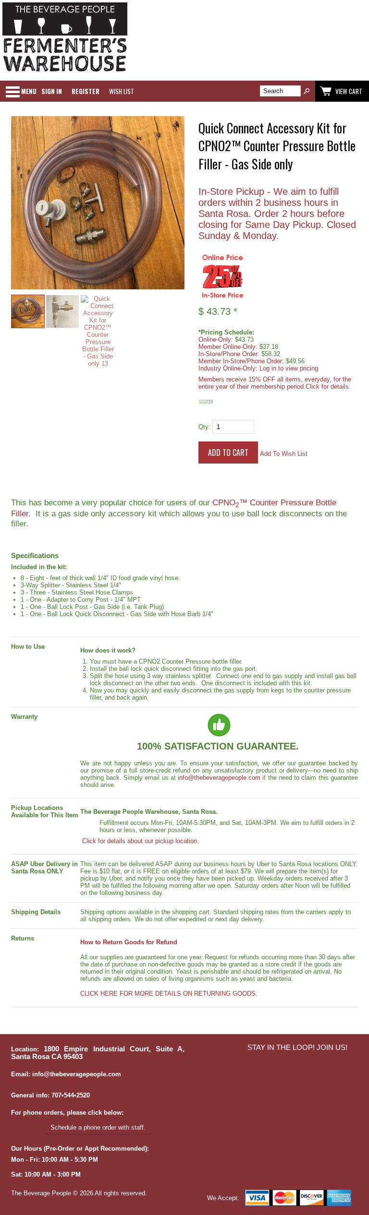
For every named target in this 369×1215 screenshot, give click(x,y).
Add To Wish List (284, 453)
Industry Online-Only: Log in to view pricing (258, 368)
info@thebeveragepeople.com (219, 777)
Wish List (121, 91)
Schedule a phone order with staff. (98, 1127)
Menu (29, 91)
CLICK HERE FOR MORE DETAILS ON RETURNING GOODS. (169, 993)
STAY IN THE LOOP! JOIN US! (297, 1047)
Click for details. (328, 386)
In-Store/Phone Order (228, 353)
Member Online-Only (227, 346)
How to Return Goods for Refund (128, 942)
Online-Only (214, 339)
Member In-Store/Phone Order (240, 361)
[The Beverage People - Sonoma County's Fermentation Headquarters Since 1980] (65, 72)
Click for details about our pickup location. (139, 841)
